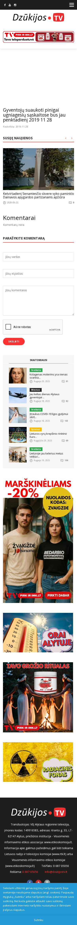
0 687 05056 (30, 872)
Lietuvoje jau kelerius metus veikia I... (46, 455)
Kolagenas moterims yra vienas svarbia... (49, 376)
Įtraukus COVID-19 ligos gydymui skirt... (49, 415)
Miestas (35, 389)
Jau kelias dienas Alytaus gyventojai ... (44, 395)
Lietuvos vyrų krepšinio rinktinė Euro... (48, 435)
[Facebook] (5, 5)
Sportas (35, 429)
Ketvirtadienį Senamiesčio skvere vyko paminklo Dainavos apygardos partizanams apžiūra (38, 195)
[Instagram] (15, 5)
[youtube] (10, 5)
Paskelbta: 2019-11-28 (15, 126)
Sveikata (36, 370)
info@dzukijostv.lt (56, 872)
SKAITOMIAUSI (38, 360)
